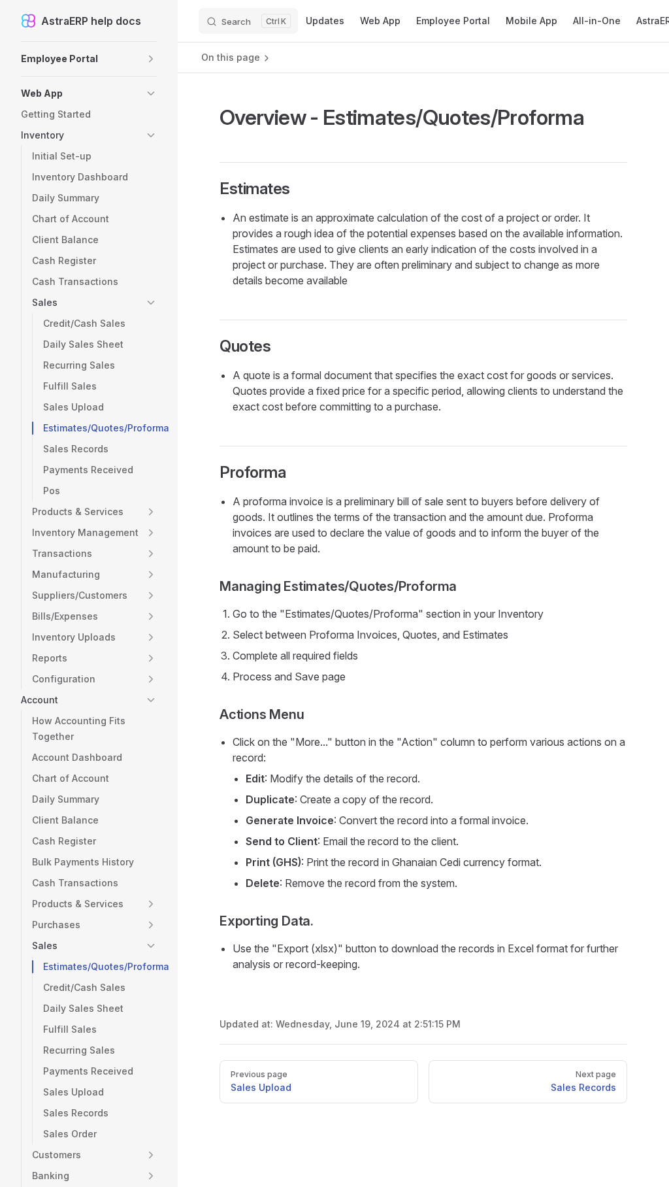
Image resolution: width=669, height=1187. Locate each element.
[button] (89, 58)
